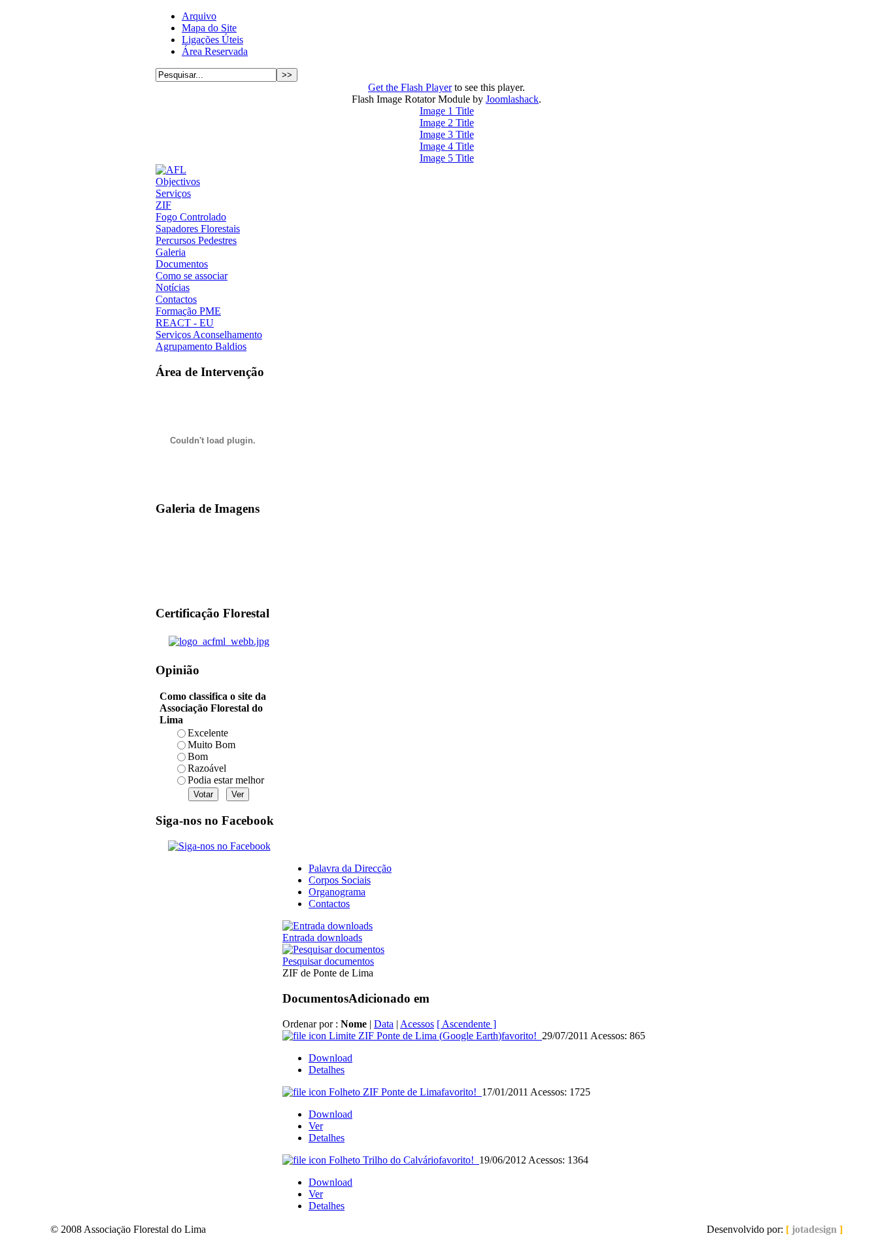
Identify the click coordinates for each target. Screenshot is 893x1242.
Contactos (176, 299)
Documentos (182, 263)
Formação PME (188, 311)
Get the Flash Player (410, 87)
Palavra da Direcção (350, 868)
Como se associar (191, 275)
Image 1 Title (447, 110)
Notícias (173, 287)
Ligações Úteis (212, 39)
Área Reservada (215, 51)
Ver (316, 1125)
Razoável (207, 768)
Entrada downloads (322, 937)
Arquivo (199, 16)
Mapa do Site (209, 27)
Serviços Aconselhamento (209, 334)
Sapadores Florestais (198, 228)
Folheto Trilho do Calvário (401, 1159)
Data (384, 1023)
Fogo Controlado (191, 216)
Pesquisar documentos (328, 961)
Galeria (171, 252)
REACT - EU (185, 322)
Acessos (417, 1023)
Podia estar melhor (226, 779)
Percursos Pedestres (196, 240)
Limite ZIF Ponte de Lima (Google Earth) (433, 1035)
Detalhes (327, 1069)
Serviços (173, 193)
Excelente (208, 732)
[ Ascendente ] (466, 1023)
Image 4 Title (447, 146)
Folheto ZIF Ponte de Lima (403, 1091)
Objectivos (178, 181)
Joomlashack (512, 99)
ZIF (163, 205)
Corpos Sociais (340, 880)
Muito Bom (211, 744)
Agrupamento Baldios (201, 346)
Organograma (337, 891)
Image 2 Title (447, 122)
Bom (198, 756)
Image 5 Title (447, 158)
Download (330, 1057)
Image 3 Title (447, 134)
